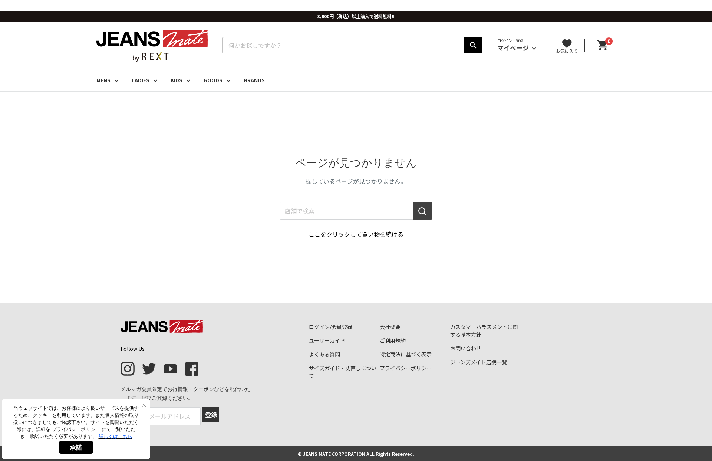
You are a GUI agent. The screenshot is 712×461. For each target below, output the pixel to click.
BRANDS (254, 80)
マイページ (513, 47)
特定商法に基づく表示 (406, 354)
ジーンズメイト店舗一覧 (478, 362)
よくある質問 (324, 354)
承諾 (76, 447)
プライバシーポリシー (406, 368)
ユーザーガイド (327, 340)
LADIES (140, 80)
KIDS (176, 80)
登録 (211, 414)
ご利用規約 (393, 340)
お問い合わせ (465, 348)
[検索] (473, 45)
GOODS (213, 80)
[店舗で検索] (422, 211)
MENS (103, 80)
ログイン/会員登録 (330, 326)
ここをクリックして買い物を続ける (356, 234)
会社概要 (390, 326)
